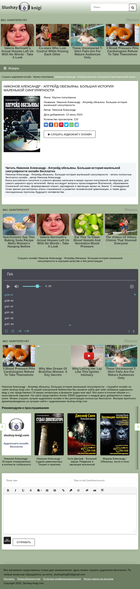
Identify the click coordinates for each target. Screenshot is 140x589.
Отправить (24, 542)
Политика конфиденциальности (62, 578)
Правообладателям (28, 578)
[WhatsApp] (71, 125)
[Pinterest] (61, 125)
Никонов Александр (64, 109)
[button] (7, 490)
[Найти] (132, 7)
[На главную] (22, 7)
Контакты (9, 578)
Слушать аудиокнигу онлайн (71, 134)
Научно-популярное (64, 97)
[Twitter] (66, 125)
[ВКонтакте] (46, 125)
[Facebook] (51, 125)
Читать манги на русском (98, 578)
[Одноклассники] (56, 125)
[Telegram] (76, 125)
